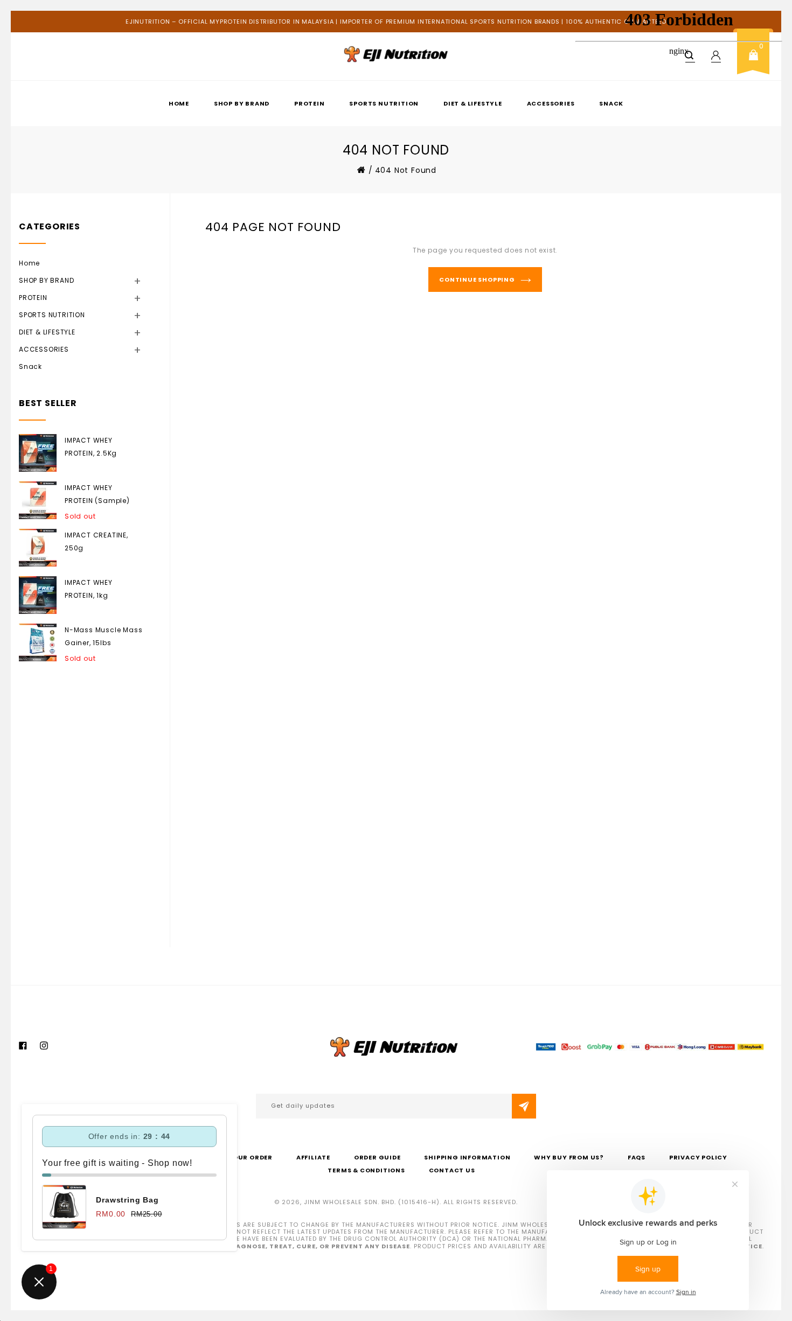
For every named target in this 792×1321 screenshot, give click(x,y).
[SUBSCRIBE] (524, 1106)
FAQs (636, 1157)
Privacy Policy (698, 1157)
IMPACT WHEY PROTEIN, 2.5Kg (91, 447)
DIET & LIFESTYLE (472, 103)
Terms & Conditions (366, 1170)
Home (179, 103)
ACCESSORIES (551, 103)
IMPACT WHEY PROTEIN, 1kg (89, 589)
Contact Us (452, 1170)
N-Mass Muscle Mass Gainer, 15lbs (103, 636)
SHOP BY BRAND (241, 103)
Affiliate (313, 1157)
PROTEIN (309, 103)
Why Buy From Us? (569, 1157)
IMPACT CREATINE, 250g (96, 541)
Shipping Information (467, 1157)
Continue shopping (477, 279)
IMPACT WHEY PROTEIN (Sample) (97, 494)
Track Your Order (237, 1157)
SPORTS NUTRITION (384, 103)
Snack (30, 366)
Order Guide (377, 1157)
